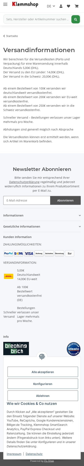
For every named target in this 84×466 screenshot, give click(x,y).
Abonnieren (65, 200)
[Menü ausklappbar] (5, 2)
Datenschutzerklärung (24, 182)
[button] (61, 6)
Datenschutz (34, 454)
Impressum (14, 454)
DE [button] (49, 6)
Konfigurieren (42, 384)
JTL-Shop (49, 461)
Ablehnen (43, 395)
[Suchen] (75, 19)
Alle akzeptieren (43, 372)
